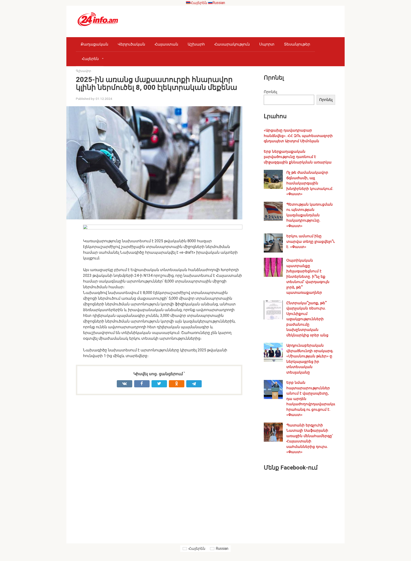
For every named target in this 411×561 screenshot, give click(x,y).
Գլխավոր (83, 71)
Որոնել (270, 92)
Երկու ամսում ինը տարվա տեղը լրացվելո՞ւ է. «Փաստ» (310, 241)
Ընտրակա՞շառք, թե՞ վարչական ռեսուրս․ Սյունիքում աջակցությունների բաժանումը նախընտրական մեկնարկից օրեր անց (307, 319)
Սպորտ (266, 44)
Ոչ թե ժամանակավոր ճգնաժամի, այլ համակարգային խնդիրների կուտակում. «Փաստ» (309, 183)
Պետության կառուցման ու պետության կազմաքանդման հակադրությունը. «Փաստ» (309, 215)
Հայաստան (166, 44)
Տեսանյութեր (297, 44)
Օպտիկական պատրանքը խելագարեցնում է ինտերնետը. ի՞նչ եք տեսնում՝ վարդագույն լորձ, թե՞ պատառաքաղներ (307, 276)
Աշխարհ (196, 44)
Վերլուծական (131, 44)
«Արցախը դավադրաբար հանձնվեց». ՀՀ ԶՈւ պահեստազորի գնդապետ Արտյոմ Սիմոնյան (298, 135)
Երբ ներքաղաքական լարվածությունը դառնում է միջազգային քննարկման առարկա (298, 156)
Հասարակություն (232, 44)
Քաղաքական (94, 44)
